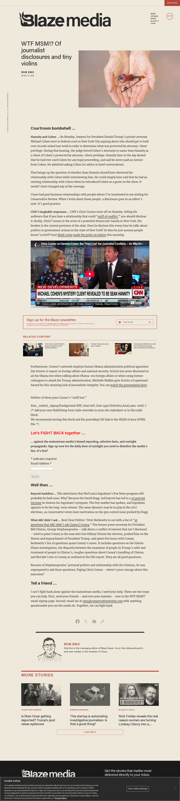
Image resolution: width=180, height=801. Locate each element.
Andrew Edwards (79, 710)
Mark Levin (65, 235)
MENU (169, 16)
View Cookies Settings (137, 789)
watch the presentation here (128, 385)
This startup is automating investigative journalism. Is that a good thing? (89, 720)
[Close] (176, 788)
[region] (90, 789)
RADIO (153, 19)
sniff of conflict (108, 216)
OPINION (154, 16)
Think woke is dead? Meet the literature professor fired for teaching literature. (54, 346)
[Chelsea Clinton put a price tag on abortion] (79, 349)
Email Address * (41, 463)
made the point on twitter (89, 235)
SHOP (153, 23)
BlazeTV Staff (127, 710)
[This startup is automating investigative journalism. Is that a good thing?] (90, 694)
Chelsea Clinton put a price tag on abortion (99, 345)
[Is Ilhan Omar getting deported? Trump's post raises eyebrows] (41, 694)
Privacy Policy (52, 323)
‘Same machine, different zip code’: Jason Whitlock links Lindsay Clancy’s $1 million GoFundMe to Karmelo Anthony (145, 346)
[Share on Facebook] (77, 621)
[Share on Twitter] (86, 621)
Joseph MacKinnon (31, 710)
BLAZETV (155, 21)
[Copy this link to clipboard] (102, 621)
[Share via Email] (94, 621)
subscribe (172, 3)
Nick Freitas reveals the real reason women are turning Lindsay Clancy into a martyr (138, 720)
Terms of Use (64, 323)
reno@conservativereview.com (103, 601)
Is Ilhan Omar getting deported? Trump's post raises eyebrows (38, 720)
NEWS (153, 14)
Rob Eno (27, 72)
